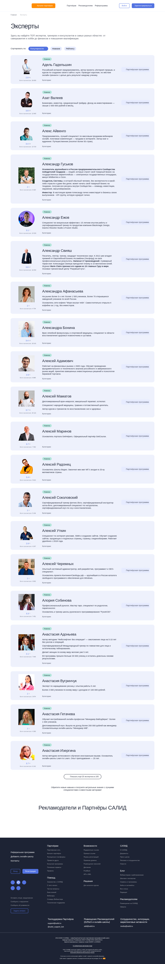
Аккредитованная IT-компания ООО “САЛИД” (82, 940)
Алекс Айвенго (54, 131)
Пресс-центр (124, 857)
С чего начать (52, 885)
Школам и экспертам (127, 878)
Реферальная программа (22, 852)
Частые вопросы (53, 889)
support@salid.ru (54, 923)
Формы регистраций (91, 857)
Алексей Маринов (56, 431)
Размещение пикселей (92, 864)
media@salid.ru (126, 926)
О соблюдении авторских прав (82, 946)
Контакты (15, 861)
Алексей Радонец (56, 464)
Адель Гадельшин (57, 65)
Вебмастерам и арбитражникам (132, 875)
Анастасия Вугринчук (59, 681)
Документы (124, 853)
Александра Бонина (58, 328)
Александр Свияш (57, 251)
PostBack (87, 871)
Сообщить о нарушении (19, 901)
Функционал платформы (56, 857)
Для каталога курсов (91, 885)
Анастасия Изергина (59, 751)
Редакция (123, 892)
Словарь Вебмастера (55, 899)
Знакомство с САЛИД (55, 882)
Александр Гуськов (57, 164)
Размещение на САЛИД (129, 903)
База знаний (51, 892)
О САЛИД (123, 850)
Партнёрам (71, 6)
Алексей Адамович (57, 361)
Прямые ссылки (89, 853)
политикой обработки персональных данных (82, 952)
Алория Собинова (57, 600)
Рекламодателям (85, 6)
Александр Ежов (55, 217)
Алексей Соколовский (60, 497)
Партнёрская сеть (53, 850)
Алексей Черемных (58, 564)
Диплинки (87, 867)
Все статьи (124, 889)
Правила (50, 871)
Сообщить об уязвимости (20, 905)
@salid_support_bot (56, 927)
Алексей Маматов (56, 396)
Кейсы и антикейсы (127, 885)
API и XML (87, 874)
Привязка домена (90, 860)
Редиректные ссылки (91, 850)
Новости (123, 864)
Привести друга (53, 860)
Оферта (123, 907)
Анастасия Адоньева (59, 634)
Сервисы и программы (128, 882)
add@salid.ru (89, 926)
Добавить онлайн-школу (22, 856)
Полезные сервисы (54, 867)
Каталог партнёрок (54, 853)
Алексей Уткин (54, 531)
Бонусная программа (55, 864)
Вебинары (51, 896)
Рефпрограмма (101, 6)
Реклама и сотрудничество (130, 860)
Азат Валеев (52, 98)
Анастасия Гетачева (58, 714)
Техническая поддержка (56, 903)
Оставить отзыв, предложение (22, 898)
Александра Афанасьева (62, 291)
